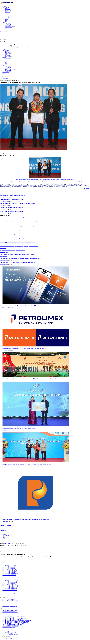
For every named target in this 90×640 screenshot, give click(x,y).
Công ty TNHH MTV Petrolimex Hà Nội (9, 569)
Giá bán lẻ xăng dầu (3, 31)
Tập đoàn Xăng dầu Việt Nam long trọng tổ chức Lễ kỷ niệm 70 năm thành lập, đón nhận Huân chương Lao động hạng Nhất (29, 378)
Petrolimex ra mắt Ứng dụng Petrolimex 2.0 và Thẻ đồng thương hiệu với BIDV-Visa (20, 305)
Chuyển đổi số (27, 47)
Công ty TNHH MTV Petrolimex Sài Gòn (9, 583)
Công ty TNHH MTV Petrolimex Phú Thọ (9, 579)
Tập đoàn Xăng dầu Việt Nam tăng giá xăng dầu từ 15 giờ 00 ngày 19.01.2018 (17, 254)
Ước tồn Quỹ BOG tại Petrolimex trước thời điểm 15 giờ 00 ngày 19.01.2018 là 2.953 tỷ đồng (20, 258)
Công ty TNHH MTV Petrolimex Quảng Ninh (10, 581)
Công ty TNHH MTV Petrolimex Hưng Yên (9, 571)
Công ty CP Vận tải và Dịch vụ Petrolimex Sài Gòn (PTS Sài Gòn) (13, 619)
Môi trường (6, 19)
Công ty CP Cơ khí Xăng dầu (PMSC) (8, 627)
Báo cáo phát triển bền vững (9, 16)
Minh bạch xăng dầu (8, 24)
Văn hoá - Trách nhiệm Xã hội (10, 26)
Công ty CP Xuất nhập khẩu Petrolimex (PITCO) (10, 630)
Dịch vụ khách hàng (5, 72)
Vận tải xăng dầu (7, 9)
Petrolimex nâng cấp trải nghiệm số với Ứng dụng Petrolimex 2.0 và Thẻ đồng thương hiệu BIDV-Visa (22, 225)
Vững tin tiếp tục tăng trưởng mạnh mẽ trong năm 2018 (12, 207)
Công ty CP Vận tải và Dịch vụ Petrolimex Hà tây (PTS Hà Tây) (13, 623)
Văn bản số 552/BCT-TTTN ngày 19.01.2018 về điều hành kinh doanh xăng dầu (17, 262)
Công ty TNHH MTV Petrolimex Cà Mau (9, 565)
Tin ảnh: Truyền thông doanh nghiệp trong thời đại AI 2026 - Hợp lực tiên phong (17, 234)
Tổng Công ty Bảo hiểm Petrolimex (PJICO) (10, 612)
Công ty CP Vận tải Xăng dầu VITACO (9, 615)
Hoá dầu (6, 11)
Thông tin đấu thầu (8, 71)
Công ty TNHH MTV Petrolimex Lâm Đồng (9, 576)
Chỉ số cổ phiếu (15, 47)
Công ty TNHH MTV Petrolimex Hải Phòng (9, 572)
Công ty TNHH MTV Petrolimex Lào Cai (9, 575)
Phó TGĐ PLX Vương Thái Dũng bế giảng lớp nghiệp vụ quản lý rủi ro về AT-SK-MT (19, 246)
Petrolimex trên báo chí (8, 27)
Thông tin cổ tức (7, 17)
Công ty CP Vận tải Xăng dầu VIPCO (8, 614)
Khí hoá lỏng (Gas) (8, 10)
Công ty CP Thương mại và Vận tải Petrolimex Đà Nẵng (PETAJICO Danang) (15, 621)
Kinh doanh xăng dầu (8, 8)
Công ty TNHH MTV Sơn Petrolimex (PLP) (9, 632)
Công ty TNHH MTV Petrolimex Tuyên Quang (10, 587)
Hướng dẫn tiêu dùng (21, 47)
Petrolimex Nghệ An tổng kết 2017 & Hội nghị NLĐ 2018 (10, 80)
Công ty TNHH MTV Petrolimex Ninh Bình (9, 578)
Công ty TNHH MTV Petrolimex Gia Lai (9, 567)
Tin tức (3, 22)
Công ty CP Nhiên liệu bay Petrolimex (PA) (9, 606)
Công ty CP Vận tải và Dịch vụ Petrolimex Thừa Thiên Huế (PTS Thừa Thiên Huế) (16, 620)
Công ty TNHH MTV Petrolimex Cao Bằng (9, 564)
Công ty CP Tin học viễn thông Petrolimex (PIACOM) (11, 625)
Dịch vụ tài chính (7, 12)
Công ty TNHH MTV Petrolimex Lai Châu (9, 574)
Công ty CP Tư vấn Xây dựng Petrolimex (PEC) (10, 626)
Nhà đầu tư (4, 57)
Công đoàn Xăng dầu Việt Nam (7, 638)
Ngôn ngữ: (2, 547)
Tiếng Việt (4, 548)
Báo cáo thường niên (8, 15)
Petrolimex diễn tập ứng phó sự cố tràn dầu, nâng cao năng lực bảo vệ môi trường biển (19, 221)
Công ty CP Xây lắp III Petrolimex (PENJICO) (10, 629)
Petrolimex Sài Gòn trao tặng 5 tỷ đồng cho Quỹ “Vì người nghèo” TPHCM (18, 428)
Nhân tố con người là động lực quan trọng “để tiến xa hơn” (13, 195)
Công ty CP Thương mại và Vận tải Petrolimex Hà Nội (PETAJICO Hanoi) (15, 622)
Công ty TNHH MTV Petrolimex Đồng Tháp (10, 593)
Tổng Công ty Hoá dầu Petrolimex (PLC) (9, 610)
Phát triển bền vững (5, 18)
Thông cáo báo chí (8, 23)
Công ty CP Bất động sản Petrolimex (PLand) (10, 631)
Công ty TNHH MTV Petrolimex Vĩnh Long (9, 589)
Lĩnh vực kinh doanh (9, 47)
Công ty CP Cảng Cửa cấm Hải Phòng (8, 617)
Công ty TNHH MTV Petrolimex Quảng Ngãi (10, 580)
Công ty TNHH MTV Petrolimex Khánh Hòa (10, 573)
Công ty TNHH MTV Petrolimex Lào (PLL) (9, 599)
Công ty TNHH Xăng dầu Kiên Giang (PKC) (10, 634)
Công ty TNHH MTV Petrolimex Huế (8, 568)
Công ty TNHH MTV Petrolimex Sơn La (9, 584)
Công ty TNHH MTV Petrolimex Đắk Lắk (9, 590)
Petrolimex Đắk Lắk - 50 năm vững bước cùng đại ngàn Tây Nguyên (15, 217)
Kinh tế (6, 21)
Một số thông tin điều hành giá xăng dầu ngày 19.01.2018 (12, 250)
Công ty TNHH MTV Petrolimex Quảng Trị (9, 582)
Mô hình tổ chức (3, 47)
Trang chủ (4, 74)
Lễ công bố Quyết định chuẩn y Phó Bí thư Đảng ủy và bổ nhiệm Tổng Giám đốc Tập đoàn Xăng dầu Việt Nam (26, 464)
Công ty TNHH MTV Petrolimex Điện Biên (9, 591)
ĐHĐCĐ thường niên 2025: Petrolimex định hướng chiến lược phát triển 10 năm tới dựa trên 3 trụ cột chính (25, 519)
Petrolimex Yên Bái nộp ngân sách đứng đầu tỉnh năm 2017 (13, 211)
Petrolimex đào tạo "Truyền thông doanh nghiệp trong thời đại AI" (14, 238)
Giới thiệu (4, 6)
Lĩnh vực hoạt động (5, 7)
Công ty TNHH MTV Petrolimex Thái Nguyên (10, 586)
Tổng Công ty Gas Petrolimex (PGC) (8, 611)
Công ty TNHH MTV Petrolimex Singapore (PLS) (10, 600)
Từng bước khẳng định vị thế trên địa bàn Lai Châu (11, 199)
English (3, 37)
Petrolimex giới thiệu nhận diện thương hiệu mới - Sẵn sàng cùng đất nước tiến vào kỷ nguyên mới (23, 348)
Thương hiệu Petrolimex (34, 47)
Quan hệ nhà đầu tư (8, 14)
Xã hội (6, 20)
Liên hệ (3, 29)
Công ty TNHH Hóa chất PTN (7, 633)
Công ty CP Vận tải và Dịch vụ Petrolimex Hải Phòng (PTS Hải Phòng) (14, 616)
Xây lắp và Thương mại (8, 56)
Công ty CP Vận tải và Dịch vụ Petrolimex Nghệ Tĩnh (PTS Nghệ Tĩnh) (14, 618)
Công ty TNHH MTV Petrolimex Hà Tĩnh (9, 570)
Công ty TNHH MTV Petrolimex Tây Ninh (9, 588)
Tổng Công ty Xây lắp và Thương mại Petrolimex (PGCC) (12, 624)
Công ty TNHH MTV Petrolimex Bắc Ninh (9, 563)
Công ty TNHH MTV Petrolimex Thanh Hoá (10, 585)
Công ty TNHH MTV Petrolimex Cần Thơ (9, 566)
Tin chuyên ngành (8, 25)
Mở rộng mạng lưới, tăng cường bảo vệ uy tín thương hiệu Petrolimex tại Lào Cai (17, 203)
